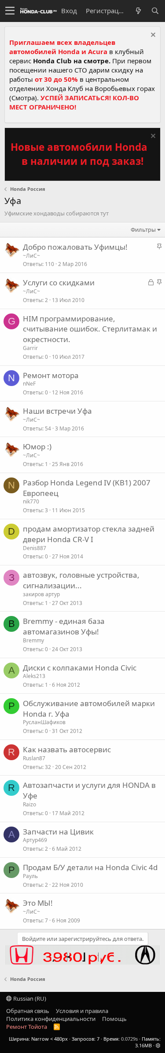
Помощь (114, 1019)
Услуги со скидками (59, 282)
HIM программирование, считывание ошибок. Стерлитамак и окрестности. (90, 329)
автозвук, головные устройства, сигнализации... (81, 580)
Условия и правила (82, 1011)
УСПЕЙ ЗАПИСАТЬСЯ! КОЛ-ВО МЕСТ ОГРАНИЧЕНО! (74, 102)
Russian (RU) (29, 998)
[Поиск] (155, 11)
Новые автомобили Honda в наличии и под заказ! (79, 154)
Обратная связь (27, 1011)
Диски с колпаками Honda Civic (79, 668)
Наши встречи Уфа (57, 411)
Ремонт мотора (51, 375)
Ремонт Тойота (26, 1027)
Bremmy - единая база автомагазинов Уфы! (64, 626)
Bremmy (33, 640)
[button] (10, 11)
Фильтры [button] (143, 229)
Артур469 (35, 840)
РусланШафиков (44, 722)
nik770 (31, 501)
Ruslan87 (34, 758)
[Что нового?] (138, 11)
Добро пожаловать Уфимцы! (75, 247)
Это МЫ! (38, 903)
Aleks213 (34, 676)
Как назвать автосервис (67, 749)
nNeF (29, 383)
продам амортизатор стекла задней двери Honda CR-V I (88, 534)
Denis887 (34, 548)
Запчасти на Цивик (58, 832)
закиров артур (41, 594)
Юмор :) (37, 446)
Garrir (30, 348)
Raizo (29, 804)
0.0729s (129, 1038)
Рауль (30, 876)
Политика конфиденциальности (50, 1019)
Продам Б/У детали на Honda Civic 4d (90, 867)
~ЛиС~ (31, 255)
